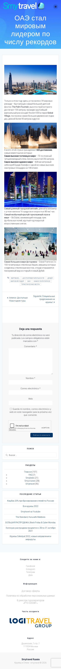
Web (30, 398)
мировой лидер (17, 281)
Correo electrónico (30, 388)
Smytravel (15, 278)
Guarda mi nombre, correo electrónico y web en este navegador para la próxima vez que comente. (30, 412)
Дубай (50, 278)
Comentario (30, 346)
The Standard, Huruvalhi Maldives (30, 517)
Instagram (30, 569)
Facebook (30, 566)
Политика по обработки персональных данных (30, 595)
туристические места (30, 284)
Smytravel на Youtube (30, 511)
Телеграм (30, 572)
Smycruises (30, 481)
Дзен (30, 575)
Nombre (30, 378)
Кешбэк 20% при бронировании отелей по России (30, 501)
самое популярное (42, 281)
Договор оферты (30, 591)
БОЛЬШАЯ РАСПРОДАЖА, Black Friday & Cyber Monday (30, 522)
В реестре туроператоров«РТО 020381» (30, 601)
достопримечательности (33, 278)
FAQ (30, 475)
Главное (28, 472)
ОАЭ (29, 281)
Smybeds (30, 478)
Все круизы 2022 (30, 506)
